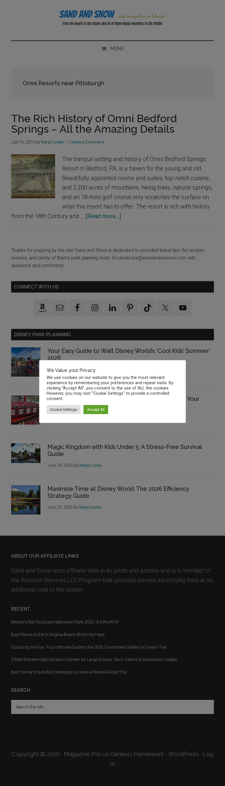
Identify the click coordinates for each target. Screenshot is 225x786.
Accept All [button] (96, 409)
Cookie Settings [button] (63, 409)
